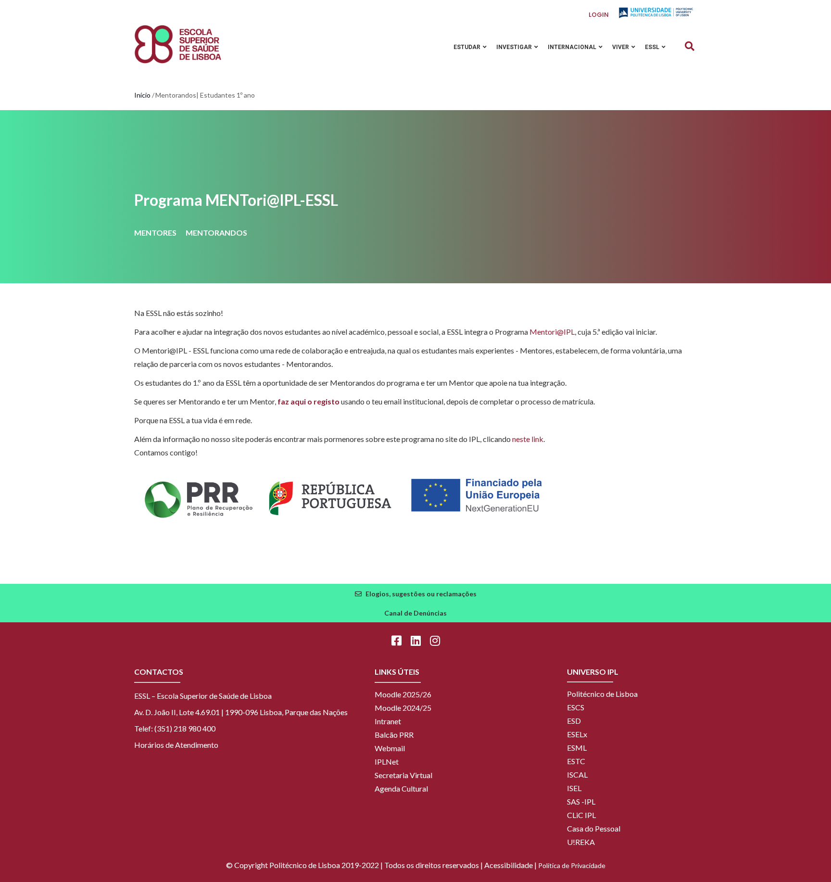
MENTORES (155, 232)
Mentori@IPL (552, 331)
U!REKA (581, 841)
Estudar (467, 47)
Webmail (390, 748)
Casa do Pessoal (593, 828)
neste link (527, 438)
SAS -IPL (581, 801)
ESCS (575, 707)
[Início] (178, 44)
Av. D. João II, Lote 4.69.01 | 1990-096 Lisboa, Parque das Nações (241, 712)
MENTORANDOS (216, 232)
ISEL (574, 788)
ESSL (653, 47)
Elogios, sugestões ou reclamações (421, 594)
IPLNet (387, 761)
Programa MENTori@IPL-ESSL (236, 199)
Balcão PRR (394, 734)
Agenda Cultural (401, 788)
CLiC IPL (581, 814)
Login (599, 14)
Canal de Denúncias (415, 613)
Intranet (388, 721)
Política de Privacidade (571, 865)
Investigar (514, 47)
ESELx (577, 734)
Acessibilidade (508, 864)
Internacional (573, 47)
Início (142, 95)
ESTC (576, 761)
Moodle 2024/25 (403, 707)
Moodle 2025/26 (403, 694)
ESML (577, 747)
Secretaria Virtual (403, 775)
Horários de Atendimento (176, 744)
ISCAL (577, 774)
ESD (574, 720)
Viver (621, 47)
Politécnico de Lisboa (602, 693)
